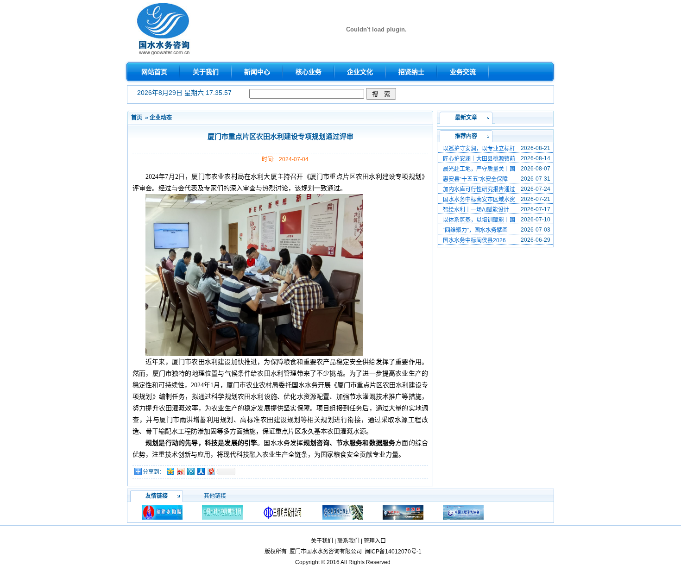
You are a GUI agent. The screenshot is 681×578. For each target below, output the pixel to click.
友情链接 (156, 496)
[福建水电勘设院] (162, 512)
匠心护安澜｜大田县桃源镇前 (479, 159)
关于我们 (322, 541)
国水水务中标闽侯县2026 (474, 240)
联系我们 (348, 541)
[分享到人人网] (200, 471)
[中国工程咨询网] (463, 512)
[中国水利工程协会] (403, 512)
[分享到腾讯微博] (190, 471)
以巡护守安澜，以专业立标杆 (479, 148)
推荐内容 (466, 136)
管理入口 (375, 541)
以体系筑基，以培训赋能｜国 (479, 220)
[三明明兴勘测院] (282, 512)
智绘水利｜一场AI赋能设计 (476, 210)
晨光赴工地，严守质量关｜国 (479, 169)
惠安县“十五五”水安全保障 (475, 179)
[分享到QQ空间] (170, 471)
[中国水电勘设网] (222, 512)
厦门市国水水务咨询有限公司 (326, 551)
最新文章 (466, 117)
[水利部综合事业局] (342, 512)
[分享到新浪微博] (180, 471)
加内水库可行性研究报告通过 (479, 189)
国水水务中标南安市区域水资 (479, 199)
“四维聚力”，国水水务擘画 (475, 230)
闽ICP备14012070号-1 (393, 551)
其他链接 (215, 496)
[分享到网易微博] (211, 471)
